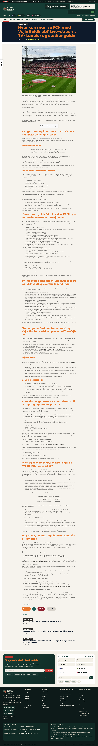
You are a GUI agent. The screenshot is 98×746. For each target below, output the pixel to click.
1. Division (27, 19)
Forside (6, 19)
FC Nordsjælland (83, 702)
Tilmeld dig (49, 670)
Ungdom (26, 707)
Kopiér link (51, 609)
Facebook (87, 15)
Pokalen (26, 700)
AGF (29, 15)
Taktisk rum (63, 700)
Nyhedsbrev (80, 15)
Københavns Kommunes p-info (49, 349)
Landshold (67, 681)
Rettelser (34, 744)
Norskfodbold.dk (83, 711)
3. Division (55, 1)
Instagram (92, 15)
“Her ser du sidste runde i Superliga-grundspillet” (52, 444)
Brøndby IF (21, 15)
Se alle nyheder (89, 656)
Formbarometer (64, 696)
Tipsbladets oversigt (39, 309)
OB (79, 704)
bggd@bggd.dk (25, 733)
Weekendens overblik (89, 19)
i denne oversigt (55, 176)
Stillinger (44, 696)
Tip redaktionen (26, 744)
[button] (1, 63)
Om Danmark (70, 1)
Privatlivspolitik (92, 1)
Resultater (44, 694)
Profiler (62, 698)
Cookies (13, 744)
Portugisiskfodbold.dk (84, 713)
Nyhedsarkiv (62, 1)
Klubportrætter (64, 703)
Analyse (44, 700)
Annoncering (19, 744)
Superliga (20, 19)
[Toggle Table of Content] (55, 126)
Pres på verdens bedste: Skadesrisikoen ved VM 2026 (42, 621)
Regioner (44, 703)
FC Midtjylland (37, 15)
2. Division (48, 1)
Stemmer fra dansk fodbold (67, 705)
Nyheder (12, 19)
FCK (14, 15)
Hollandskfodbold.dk (84, 709)
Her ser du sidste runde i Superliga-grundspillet (50, 272)
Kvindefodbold (27, 705)
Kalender (44, 698)
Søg (92, 11)
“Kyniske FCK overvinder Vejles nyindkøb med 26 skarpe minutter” (54, 586)
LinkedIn (41, 609)
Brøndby (74, 681)
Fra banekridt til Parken (66, 692)
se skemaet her (47, 391)
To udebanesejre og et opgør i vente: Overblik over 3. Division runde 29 (48, 631)
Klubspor (44, 705)
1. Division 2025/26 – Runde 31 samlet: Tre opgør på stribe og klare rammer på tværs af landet (49, 641)
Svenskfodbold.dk (83, 715)
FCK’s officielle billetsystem (65, 340)
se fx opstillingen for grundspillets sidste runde (38, 561)
